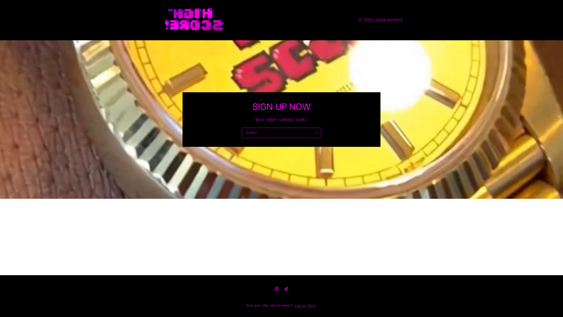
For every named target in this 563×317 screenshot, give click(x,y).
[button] (380, 19)
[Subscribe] (316, 133)
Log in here (305, 305)
